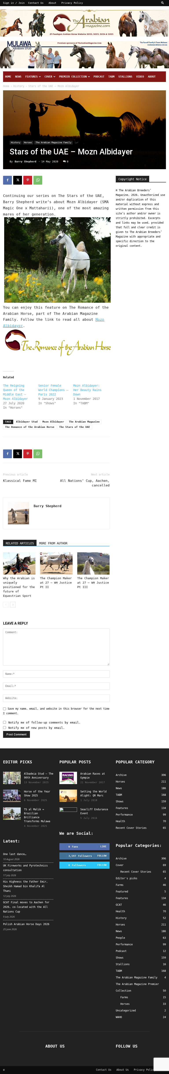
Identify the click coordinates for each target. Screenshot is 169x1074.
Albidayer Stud (27, 421)
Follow (102, 855)
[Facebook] (7, 180)
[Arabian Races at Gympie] (68, 778)
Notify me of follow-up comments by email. (44, 722)
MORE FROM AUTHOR (53, 543)
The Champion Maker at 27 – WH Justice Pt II (56, 583)
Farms (119, 885)
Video (140, 76)
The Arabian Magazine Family (53, 142)
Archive (121, 858)
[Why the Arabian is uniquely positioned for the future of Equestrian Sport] (19, 563)
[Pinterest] (27, 180)
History (18, 86)
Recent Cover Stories (135, 871)
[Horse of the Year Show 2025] (12, 796)
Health (120, 911)
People (120, 937)
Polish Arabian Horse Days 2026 (26, 924)
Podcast (99, 76)
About (52, 3)
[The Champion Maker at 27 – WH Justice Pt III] (93, 563)
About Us (122, 1069)
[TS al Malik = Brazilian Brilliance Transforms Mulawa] (12, 813)
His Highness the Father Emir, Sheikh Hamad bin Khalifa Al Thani (25, 886)
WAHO (119, 1017)
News (18, 76)
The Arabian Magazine (84, 421)
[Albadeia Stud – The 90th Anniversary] (12, 778)
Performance (124, 944)
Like (103, 846)
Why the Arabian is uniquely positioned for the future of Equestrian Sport (19, 587)
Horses (28, 142)
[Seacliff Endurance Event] (68, 813)
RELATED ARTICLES (20, 543)
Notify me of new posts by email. (36, 727)
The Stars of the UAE (74, 427)
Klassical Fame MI (20, 481)
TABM (111, 76)
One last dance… (14, 854)
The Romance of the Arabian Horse (29, 427)
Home (8, 76)
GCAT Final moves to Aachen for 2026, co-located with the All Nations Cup (26, 907)
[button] (162, 3)
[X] (17, 180)
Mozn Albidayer (53, 421)
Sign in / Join (14, 3)
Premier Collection (73, 76)
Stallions (125, 76)
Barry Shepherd (25, 161)
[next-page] (13, 604)
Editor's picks (126, 878)
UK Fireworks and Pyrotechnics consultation (25, 868)
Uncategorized (126, 1010)
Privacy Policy (72, 3)
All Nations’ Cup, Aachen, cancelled (85, 483)
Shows (119, 957)
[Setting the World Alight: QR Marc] (68, 796)
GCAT (119, 904)
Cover (48, 76)
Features (31, 76)
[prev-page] (6, 604)
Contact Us (36, 3)
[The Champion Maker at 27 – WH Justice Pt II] (56, 563)
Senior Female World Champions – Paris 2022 (53, 390)
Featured (122, 891)
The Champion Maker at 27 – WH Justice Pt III (93, 583)
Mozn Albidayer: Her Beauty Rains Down (87, 390)
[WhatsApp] (37, 180)
